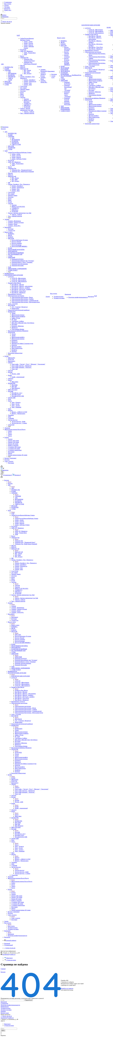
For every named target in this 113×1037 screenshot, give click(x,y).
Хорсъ (17, 845)
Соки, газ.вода (15, 918)
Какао (16, 814)
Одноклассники (11, 960)
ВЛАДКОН (18, 719)
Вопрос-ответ (5, 1013)
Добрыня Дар (19, 540)
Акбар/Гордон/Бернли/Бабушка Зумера (26, 518)
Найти (3, 1030)
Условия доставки (6, 1010)
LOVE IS (17, 681)
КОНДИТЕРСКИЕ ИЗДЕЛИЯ (20, 676)
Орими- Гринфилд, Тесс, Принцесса (26, 563)
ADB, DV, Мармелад (21, 531)
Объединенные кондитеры (23, 706)
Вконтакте (9, 958)
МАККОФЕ (18, 821)
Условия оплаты (5, 1008)
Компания (11, 934)
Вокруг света (15, 625)
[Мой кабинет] (2, 467)
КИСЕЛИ (18, 634)
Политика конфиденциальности (10, 1005)
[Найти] (1, 20)
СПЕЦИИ (18, 496)
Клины (13, 892)
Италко (17, 800)
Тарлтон (17, 585)
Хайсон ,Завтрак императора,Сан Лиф (26, 598)
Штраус (17, 857)
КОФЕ (13, 778)
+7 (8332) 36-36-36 (6, 21)
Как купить (11, 926)
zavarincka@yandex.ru (8, 954)
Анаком (13, 606)
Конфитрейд (18, 728)
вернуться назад (68, 990)
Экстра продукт (19, 870)
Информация (5, 1006)
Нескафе (17, 832)
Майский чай (19, 552)
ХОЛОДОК (18, 752)
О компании (4, 1003)
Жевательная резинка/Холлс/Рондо (21, 881)
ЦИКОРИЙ (18, 657)
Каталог (10, 483)
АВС (12, 488)
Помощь (3, 1011)
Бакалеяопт (14, 617)
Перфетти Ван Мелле (21, 690)
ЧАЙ (12, 513)
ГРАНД (17, 787)
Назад (9, 482)
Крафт (17, 806)
